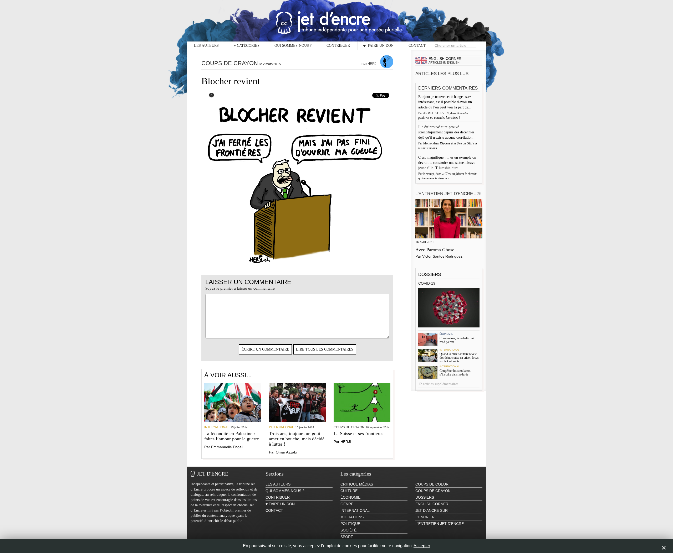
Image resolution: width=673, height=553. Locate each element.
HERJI (373, 64)
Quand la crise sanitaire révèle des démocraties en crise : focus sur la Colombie (459, 357)
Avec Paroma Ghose (434, 249)
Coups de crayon (229, 63)
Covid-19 (426, 283)
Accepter (422, 546)
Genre (346, 504)
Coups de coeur (431, 484)
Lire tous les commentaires (324, 349)
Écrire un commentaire (265, 349)
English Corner (431, 504)
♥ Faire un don (378, 45)
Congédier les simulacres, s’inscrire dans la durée (455, 372)
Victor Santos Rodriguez (442, 256)
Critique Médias (356, 484)
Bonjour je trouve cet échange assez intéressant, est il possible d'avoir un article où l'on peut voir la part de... (445, 102)
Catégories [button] (246, 46)
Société (348, 530)
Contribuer (338, 46)
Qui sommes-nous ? (293, 46)
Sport (346, 537)
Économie (446, 334)
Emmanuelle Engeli (227, 447)
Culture (349, 491)
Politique (350, 523)
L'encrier (425, 517)
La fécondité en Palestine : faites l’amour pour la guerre (231, 436)
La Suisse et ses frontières (358, 433)
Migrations (352, 517)
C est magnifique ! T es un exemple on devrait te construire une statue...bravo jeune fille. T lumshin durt (447, 162)
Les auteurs (206, 46)
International (216, 427)
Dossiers (429, 274)
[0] (207, 96)
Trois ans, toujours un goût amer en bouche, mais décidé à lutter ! (296, 439)
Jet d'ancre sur (431, 510)
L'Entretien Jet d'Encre (448, 193)
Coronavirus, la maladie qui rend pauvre (457, 340)
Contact (417, 46)
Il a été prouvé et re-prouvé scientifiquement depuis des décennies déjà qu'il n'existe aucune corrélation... (447, 132)
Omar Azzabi (286, 452)
